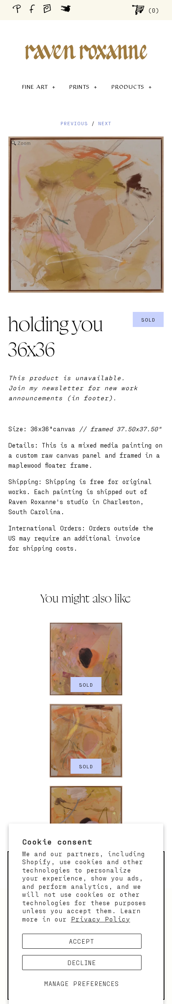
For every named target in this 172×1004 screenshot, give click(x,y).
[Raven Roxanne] (86, 37)
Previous (74, 123)
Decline (82, 962)
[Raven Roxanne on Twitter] (68, 9)
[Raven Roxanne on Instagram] (50, 9)
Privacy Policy (100, 919)
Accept (81, 941)
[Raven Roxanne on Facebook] (33, 10)
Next (104, 123)
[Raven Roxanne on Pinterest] (18, 10)
